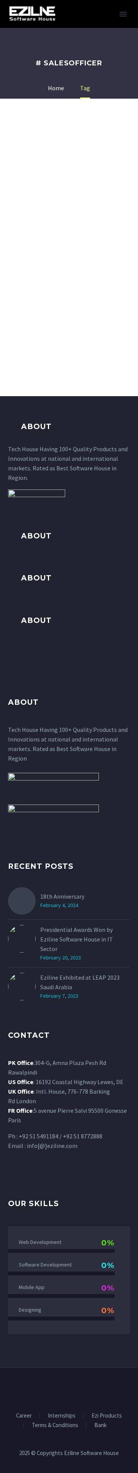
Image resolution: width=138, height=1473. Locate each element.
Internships (62, 1416)
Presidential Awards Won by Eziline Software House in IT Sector (76, 939)
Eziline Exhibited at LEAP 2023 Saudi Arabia (80, 982)
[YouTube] (84, 1388)
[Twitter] (74, 1388)
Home (86, 25)
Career (24, 1416)
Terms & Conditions (55, 1425)
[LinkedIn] (64, 1388)
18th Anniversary (62, 896)
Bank (100, 1425)
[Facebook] (54, 1388)
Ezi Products (107, 1416)
